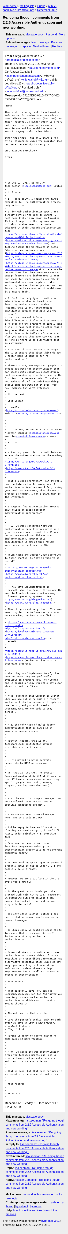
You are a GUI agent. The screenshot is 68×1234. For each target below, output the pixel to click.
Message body (34, 34)
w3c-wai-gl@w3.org (34, 79)
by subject (21, 1206)
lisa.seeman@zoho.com (44, 67)
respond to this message (38, 1194)
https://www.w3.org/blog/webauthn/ (28, 599)
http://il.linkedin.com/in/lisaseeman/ (32, 410)
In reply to (25, 46)
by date (54, 1202)
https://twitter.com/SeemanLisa (38, 413)
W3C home (10, 6)
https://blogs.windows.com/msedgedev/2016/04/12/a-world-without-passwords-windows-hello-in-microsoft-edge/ (33, 256)
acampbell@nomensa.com (23, 75)
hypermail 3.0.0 (50, 1220)
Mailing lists (27, 6)
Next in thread (41, 46)
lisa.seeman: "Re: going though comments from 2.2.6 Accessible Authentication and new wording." (35, 1124)
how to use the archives (27, 1210)
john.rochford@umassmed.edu (25, 91)
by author (35, 1206)
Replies (57, 46)
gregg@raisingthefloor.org (22, 59)
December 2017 (47, 9)
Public (41, 6)
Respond (51, 34)
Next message (40, 42)
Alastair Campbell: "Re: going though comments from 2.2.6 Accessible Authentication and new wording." (35, 1183)
